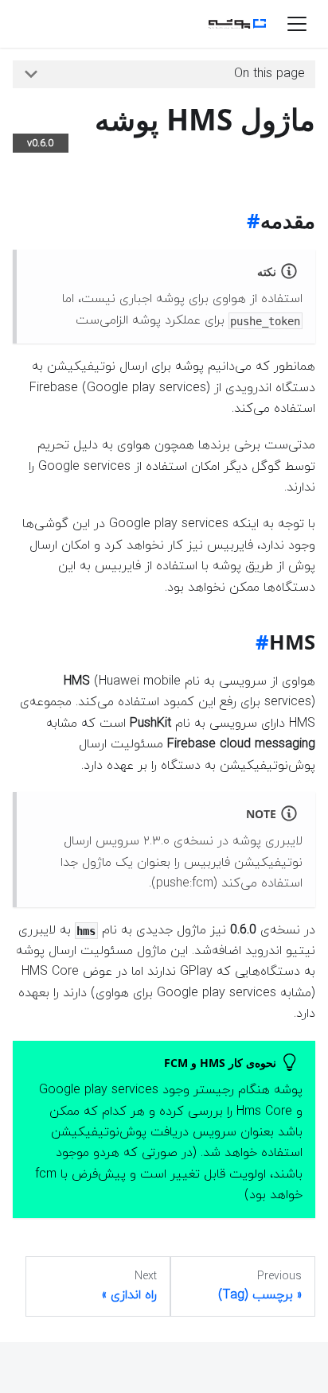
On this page (269, 74)
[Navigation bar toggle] (297, 24)
